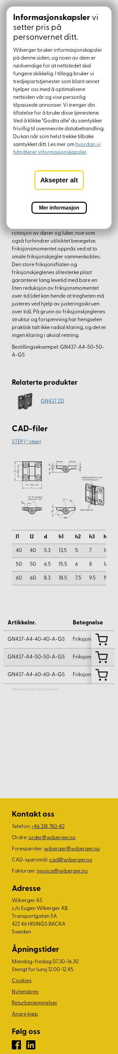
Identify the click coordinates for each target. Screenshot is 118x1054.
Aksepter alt (59, 180)
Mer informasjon (59, 208)
